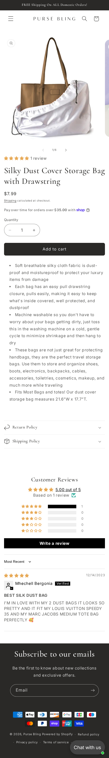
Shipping (10, 200)
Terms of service (56, 742)
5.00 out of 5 (68, 489)
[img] (16, 575)
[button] (10, 19)
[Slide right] (65, 150)
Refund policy (88, 734)
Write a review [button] (55, 543)
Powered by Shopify (57, 734)
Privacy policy (27, 742)
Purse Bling (32, 734)
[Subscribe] (93, 690)
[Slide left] (43, 150)
